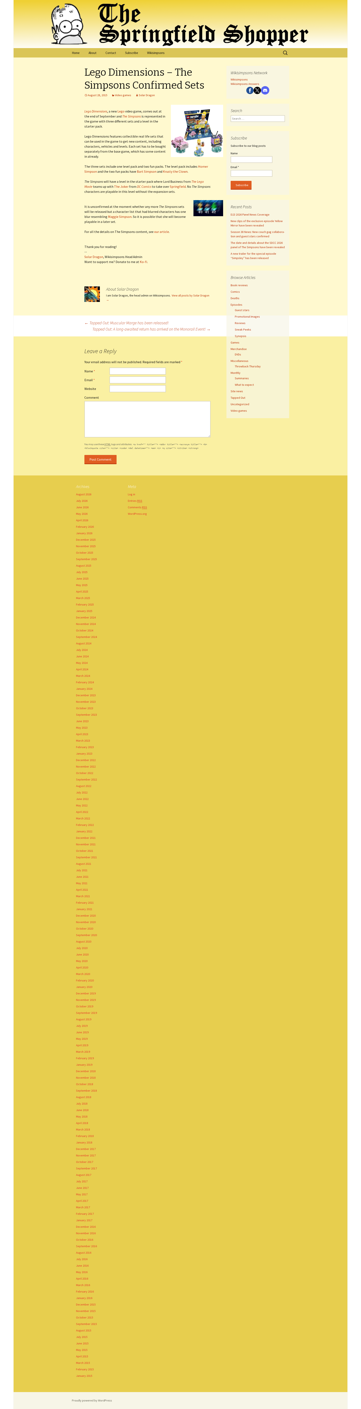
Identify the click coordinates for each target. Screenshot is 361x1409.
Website (90, 389)
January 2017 (84, 1220)
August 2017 (83, 1175)
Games (235, 342)
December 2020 (86, 915)
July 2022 (82, 792)
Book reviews (239, 285)
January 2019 (84, 1065)
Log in (131, 494)
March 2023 (83, 740)
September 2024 (86, 637)
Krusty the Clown (175, 171)
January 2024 (84, 689)
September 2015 (86, 1324)
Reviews (240, 323)
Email (89, 380)
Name (89, 371)
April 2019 (82, 1045)
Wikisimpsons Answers (245, 84)
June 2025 (82, 578)
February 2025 (85, 604)
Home (76, 53)
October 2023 (84, 708)
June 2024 (82, 656)
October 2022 (84, 773)
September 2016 (86, 1246)
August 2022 (83, 786)
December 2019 (86, 993)
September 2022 (86, 779)
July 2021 (82, 870)
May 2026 (82, 514)
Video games (123, 95)
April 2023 (82, 734)
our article (161, 232)
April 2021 (82, 890)
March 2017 (83, 1207)
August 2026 (83, 494)
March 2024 (83, 676)
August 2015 (83, 1330)
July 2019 (82, 1026)
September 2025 (86, 559)
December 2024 (86, 617)
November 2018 (86, 1077)
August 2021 (83, 864)
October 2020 (84, 928)
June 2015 (82, 1343)
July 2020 (82, 948)
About (93, 53)
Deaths (235, 298)
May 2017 (82, 1194)
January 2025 (84, 611)
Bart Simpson (146, 171)
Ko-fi (143, 262)
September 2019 (86, 1013)
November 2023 (86, 702)
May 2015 (82, 1350)
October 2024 (84, 630)
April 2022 (82, 812)
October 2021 (84, 851)
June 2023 (82, 721)
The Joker (121, 186)
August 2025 (83, 565)
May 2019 (82, 1039)
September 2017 (86, 1168)
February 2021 (85, 902)
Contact (111, 53)
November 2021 (86, 844)
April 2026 (82, 520)
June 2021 (82, 877)
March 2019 (83, 1052)
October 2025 (84, 552)
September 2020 (86, 935)
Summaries (242, 378)
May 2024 (82, 663)
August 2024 (83, 643)
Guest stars (242, 310)
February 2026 (85, 527)
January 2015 (84, 1376)
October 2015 (84, 1317)
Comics (235, 292)
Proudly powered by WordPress (92, 1400)
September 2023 (86, 715)
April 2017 (82, 1201)
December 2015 (86, 1304)
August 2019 (83, 1019)
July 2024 (82, 650)
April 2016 (82, 1278)
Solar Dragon (147, 95)
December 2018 (86, 1071)
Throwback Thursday (248, 366)
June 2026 (82, 507)
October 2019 (84, 1006)
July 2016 (82, 1259)
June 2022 (82, 799)
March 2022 (83, 818)
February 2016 (85, 1291)
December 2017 (86, 1149)
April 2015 (82, 1356)
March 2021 (83, 896)
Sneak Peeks (243, 329)
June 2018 (82, 1110)
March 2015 (83, 1363)
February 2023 (85, 747)
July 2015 (82, 1337)
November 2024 (86, 624)
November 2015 (86, 1311)
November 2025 (86, 546)
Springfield (178, 186)
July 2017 (82, 1181)
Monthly (235, 373)
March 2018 (83, 1129)
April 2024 (82, 669)
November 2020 (86, 922)
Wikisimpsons (156, 53)
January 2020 (84, 987)
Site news (237, 391)
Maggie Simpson (120, 217)
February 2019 (85, 1058)
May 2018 (82, 1116)
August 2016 (83, 1252)
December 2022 (86, 760)
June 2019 (82, 1032)
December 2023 (86, 695)
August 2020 (83, 941)
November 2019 (86, 1000)
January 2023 (84, 753)
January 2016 (84, 1298)
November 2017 (86, 1155)
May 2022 (82, 805)
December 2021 (86, 838)
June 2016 (82, 1265)
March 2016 (83, 1285)
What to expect (244, 385)
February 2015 (85, 1369)
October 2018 (84, 1084)
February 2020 (85, 980)
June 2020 (82, 954)
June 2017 (82, 1188)
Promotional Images (247, 316)
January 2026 (84, 533)
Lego (121, 111)
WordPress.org (137, 514)
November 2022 (86, 766)
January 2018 (84, 1142)
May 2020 (82, 961)
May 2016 (82, 1272)
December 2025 (86, 540)
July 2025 (82, 572)
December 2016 (86, 1227)
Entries (135, 501)
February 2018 (85, 1136)
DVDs (238, 354)
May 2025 (82, 585)
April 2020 (82, 967)
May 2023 (82, 727)
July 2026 (82, 501)
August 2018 (83, 1097)
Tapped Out (238, 398)
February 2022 (85, 825)
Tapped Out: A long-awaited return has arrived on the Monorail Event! (151, 329)
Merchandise (239, 349)
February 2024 (85, 682)
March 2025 (83, 598)
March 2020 (83, 974)
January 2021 (84, 909)
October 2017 (84, 1162)
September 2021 (86, 857)
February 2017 (85, 1214)
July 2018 (82, 1103)
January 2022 (84, 831)
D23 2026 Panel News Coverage (250, 214)
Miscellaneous (239, 361)
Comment (91, 397)
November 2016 (86, 1233)
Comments (137, 507)
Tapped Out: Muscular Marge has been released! (126, 322)
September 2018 (86, 1090)
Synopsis (240, 336)
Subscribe (131, 53)
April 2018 (82, 1123)
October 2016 (84, 1240)
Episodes (236, 305)
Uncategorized (240, 404)
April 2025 (82, 591)
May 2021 (82, 883)
